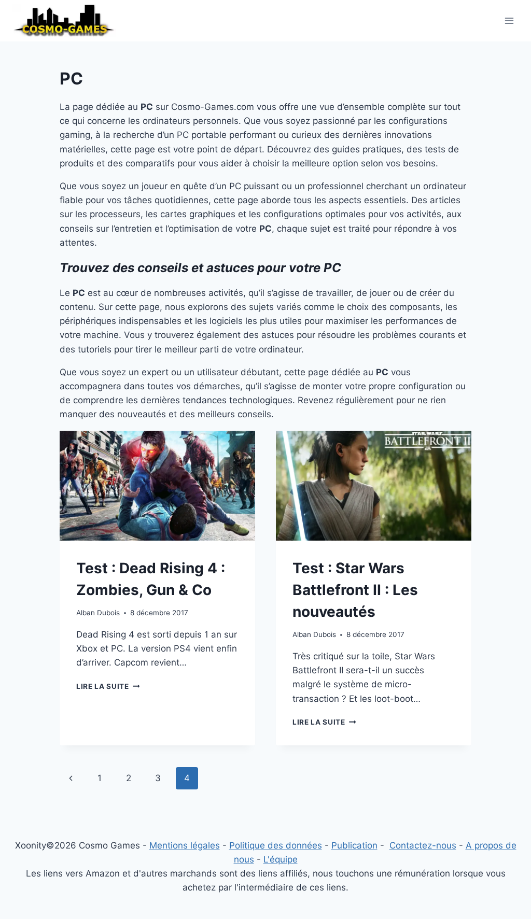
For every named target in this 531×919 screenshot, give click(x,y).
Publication (354, 845)
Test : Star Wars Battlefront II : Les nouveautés (355, 589)
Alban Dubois (98, 613)
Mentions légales (184, 845)
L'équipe (280, 859)
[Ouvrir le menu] (509, 20)
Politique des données (275, 845)
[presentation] (157, 486)
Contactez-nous (422, 845)
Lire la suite (107, 686)
